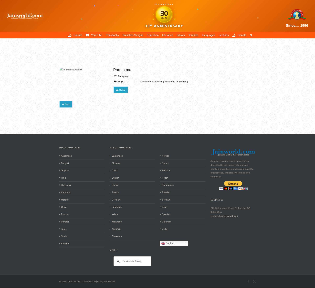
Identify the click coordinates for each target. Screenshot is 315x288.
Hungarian (117, 207)
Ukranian (166, 221)
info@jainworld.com (228, 216)
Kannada (65, 192)
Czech (115, 170)
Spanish (166, 214)
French (115, 192)
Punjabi (65, 221)
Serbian (166, 199)
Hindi (63, 177)
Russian (166, 192)
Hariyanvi (66, 185)
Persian (166, 170)
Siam (164, 207)
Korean (165, 155)
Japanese (117, 221)
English (115, 177)
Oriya (64, 207)
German (116, 199)
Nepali (165, 163)
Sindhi (64, 236)
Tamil (63, 229)
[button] (251, 35)
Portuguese (168, 185)
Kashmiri (116, 229)
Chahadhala (146, 81)
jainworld (169, 81)
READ (121, 89)
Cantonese (117, 155)
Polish (165, 177)
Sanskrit (65, 243)
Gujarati (65, 170)
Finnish (115, 185)
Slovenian (117, 236)
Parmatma (181, 81)
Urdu (164, 229)
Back (67, 104)
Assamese (66, 155)
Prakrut (65, 214)
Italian (115, 214)
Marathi (65, 199)
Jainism (159, 81)
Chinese (116, 163)
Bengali (65, 163)
